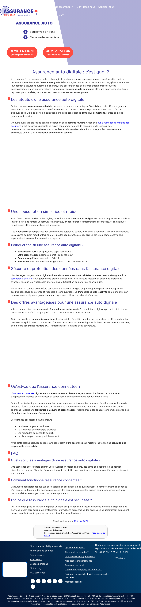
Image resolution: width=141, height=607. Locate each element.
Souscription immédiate (22, 52)
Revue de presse (38, 555)
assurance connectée (23, 393)
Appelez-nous (106, 6)
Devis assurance (62, 6)
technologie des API (21, 278)
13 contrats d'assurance (58, 52)
